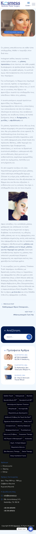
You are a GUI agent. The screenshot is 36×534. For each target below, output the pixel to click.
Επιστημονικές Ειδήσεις (14, 32)
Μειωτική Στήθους (10, 434)
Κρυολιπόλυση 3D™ (10, 400)
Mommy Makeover (24, 426)
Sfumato (29, 396)
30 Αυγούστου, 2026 (20, 355)
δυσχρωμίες (22, 117)
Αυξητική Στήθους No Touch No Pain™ (18, 417)
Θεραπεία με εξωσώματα (18, 413)
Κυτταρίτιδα (23, 408)
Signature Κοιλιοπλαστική (13, 421)
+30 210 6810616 (9, 511)
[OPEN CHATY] (30, 529)
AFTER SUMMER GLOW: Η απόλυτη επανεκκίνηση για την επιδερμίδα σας (22, 358)
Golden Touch (8, 396)
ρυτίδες (4, 120)
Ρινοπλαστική (26, 430)
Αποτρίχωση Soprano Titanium (18, 404)
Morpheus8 (12, 408)
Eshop (5, 472)
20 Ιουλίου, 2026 (19, 375)
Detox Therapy (27, 451)
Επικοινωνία (7, 466)
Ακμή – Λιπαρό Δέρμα (18, 443)
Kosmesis (17, 526)
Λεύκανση (28, 438)
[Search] (29, 337)
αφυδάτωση (15, 120)
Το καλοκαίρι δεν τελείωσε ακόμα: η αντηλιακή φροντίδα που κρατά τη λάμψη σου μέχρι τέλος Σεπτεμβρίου (23, 369)
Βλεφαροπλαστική (12, 430)
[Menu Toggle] (33, 4)
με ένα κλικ (16, 292)
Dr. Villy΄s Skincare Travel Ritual (21, 379)
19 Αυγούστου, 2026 (20, 365)
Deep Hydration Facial (18, 456)
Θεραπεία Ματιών (18, 447)
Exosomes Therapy (25, 434)
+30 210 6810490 (9, 508)
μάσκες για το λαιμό (17, 247)
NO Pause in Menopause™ (13, 438)
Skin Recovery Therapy (12, 451)
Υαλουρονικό (19, 396)
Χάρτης (5, 469)
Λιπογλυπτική (10, 426)
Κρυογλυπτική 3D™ (25, 400)
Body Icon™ (28, 421)
